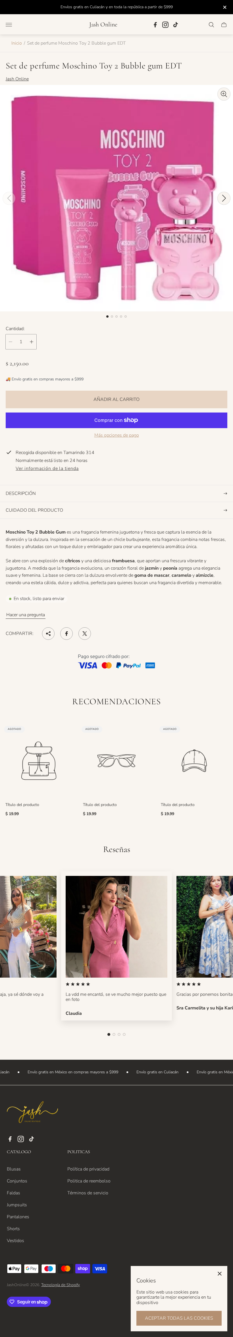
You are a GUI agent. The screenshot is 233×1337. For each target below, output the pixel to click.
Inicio (16, 43)
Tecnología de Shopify (60, 1285)
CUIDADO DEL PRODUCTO (34, 510)
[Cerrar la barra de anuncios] (224, 7)
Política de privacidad (88, 1169)
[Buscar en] (211, 24)
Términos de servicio (87, 1193)
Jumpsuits (17, 1205)
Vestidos (15, 1241)
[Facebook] (155, 25)
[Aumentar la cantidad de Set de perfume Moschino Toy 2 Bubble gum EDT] (31, 341)
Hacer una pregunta (25, 615)
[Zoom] (224, 94)
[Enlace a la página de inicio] (32, 1112)
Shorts (13, 1229)
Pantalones (18, 1217)
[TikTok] (175, 25)
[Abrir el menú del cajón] (9, 24)
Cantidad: (15, 328)
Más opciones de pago (116, 435)
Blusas (14, 1169)
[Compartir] (48, 633)
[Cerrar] (219, 1273)
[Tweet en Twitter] (84, 633)
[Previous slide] (9, 198)
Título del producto (22, 805)
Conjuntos (17, 1181)
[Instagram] (165, 25)
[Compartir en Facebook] (66, 633)
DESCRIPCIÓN (21, 493)
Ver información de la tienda (47, 469)
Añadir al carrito (116, 399)
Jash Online (103, 24)
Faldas (13, 1193)
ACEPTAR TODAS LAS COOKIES (179, 1318)
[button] (107, 316)
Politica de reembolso (89, 1181)
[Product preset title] (39, 760)
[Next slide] (224, 198)
